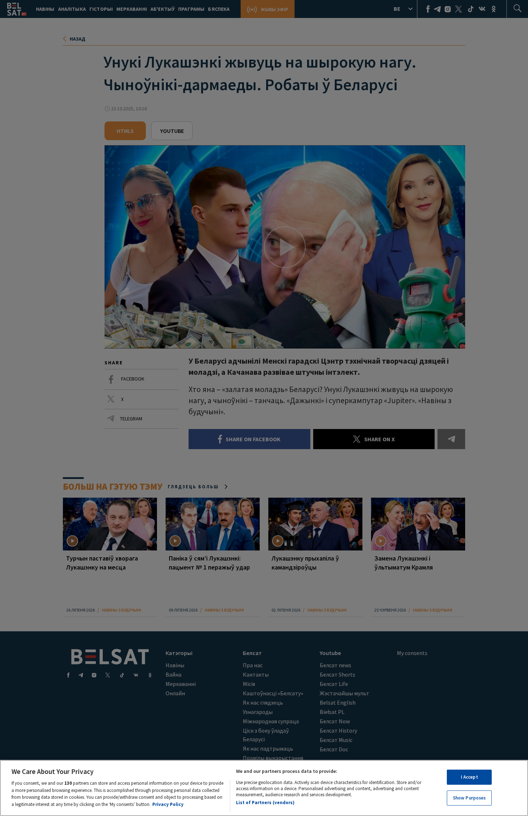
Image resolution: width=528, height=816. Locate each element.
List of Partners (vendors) (265, 802)
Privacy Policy (168, 804)
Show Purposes (469, 797)
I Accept (469, 777)
